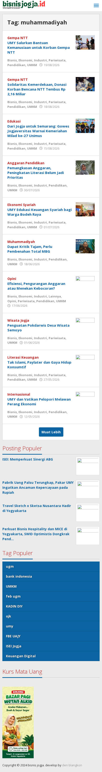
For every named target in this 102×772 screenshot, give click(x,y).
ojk (8, 616)
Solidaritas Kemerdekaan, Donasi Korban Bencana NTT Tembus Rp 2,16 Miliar (36, 89)
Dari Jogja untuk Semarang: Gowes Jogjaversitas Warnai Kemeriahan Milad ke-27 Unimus (38, 131)
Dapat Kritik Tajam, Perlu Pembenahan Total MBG (29, 249)
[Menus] (96, 5)
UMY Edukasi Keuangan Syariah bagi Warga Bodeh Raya (39, 212)
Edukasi (14, 121)
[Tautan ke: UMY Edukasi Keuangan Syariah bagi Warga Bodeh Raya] (85, 209)
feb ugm (13, 596)
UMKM (32, 65)
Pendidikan (16, 65)
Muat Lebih (51, 432)
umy (9, 626)
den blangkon (72, 765)
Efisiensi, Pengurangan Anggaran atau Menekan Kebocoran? (36, 286)
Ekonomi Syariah (21, 204)
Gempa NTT (17, 38)
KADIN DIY (14, 606)
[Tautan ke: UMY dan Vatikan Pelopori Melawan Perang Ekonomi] (85, 398)
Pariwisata (57, 60)
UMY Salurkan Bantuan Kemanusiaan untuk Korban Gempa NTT (38, 47)
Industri (40, 60)
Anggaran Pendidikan (25, 163)
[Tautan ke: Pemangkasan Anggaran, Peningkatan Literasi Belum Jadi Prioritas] (85, 167)
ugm (10, 566)
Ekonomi (25, 60)
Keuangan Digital (21, 656)
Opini (11, 278)
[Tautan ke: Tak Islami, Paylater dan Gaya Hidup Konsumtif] (85, 361)
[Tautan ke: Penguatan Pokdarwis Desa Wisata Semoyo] (85, 324)
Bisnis (12, 60)
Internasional (18, 394)
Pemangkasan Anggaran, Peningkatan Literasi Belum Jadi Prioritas (35, 172)
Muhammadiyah (21, 241)
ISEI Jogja (13, 646)
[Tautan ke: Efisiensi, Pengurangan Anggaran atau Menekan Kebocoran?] (85, 283)
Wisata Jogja (18, 320)
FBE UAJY (13, 636)
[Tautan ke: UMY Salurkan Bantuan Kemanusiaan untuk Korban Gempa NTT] (85, 42)
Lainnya (55, 296)
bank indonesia (19, 576)
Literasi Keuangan (23, 357)
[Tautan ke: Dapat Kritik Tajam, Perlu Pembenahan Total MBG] (85, 246)
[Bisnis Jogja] (23, 4)
